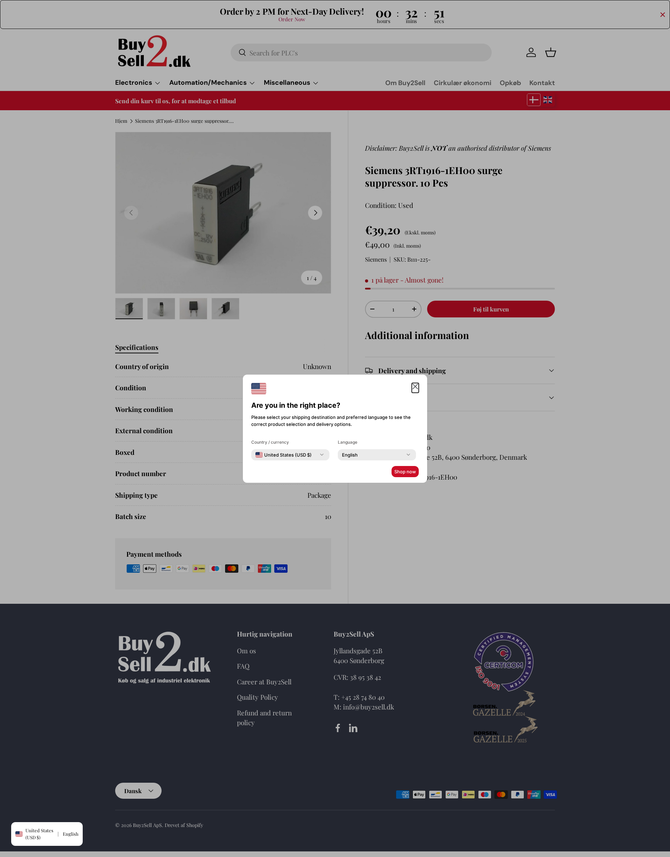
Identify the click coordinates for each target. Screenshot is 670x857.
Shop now (405, 471)
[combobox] (283, 454)
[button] (415, 388)
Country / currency (270, 442)
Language (347, 442)
